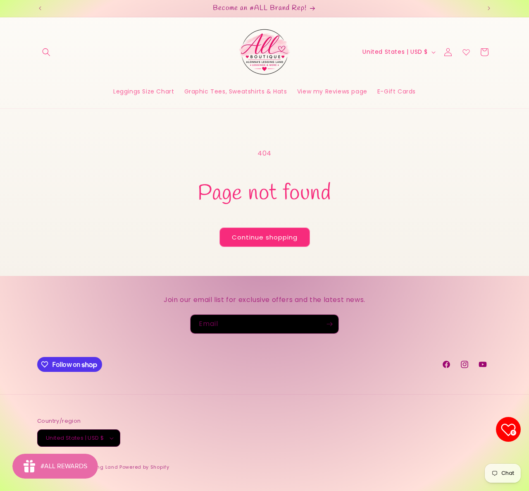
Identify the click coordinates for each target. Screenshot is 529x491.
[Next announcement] (489, 8)
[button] (46, 52)
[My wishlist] (466, 52)
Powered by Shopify (144, 467)
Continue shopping (265, 237)
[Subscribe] (329, 324)
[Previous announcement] (40, 8)
